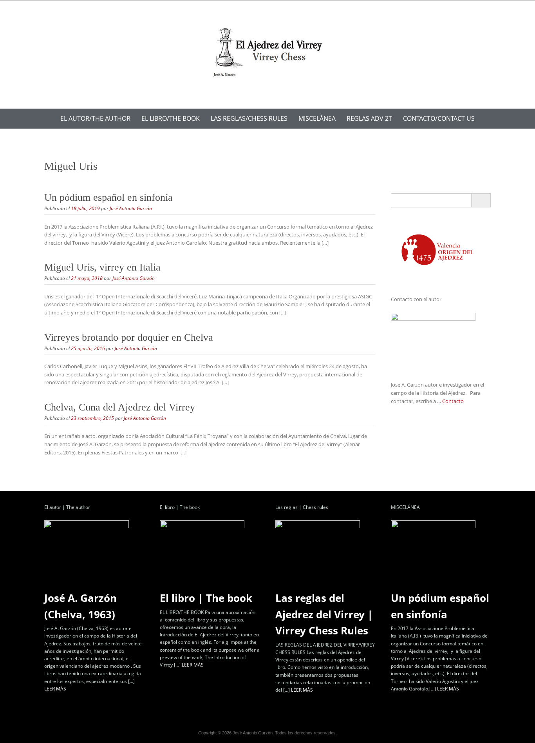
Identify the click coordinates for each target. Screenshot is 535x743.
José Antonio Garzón (131, 208)
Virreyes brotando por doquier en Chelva (128, 337)
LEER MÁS (55, 688)
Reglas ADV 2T (369, 118)
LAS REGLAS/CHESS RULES (249, 118)
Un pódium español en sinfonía (108, 197)
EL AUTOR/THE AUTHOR (95, 118)
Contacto (453, 401)
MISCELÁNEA (317, 118)
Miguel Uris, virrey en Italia (102, 267)
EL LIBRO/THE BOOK (170, 118)
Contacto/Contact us (439, 118)
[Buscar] (481, 200)
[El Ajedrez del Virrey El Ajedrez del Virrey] (267, 52)
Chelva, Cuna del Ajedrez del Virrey (119, 407)
